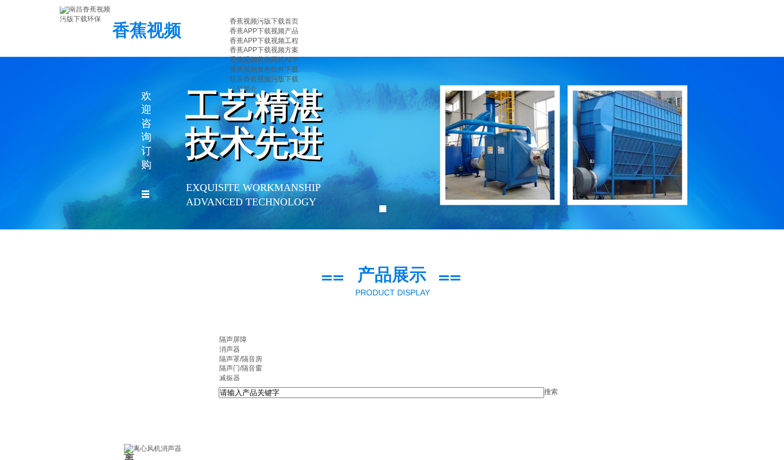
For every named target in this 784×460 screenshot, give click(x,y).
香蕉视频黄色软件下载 (264, 69)
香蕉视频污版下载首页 (264, 21)
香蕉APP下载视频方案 (264, 50)
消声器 (229, 349)
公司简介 (243, 89)
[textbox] (381, 392)
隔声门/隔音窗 (240, 368)
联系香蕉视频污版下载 (264, 79)
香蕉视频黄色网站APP (264, 60)
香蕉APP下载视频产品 (264, 31)
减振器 (229, 378)
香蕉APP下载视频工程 (264, 41)
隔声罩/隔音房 (240, 359)
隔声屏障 (233, 340)
